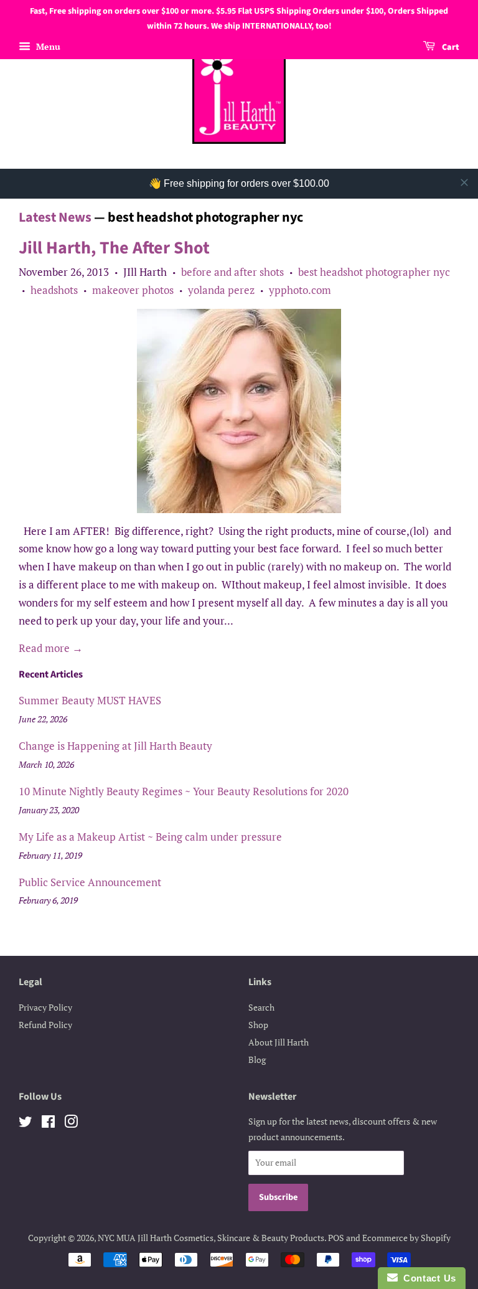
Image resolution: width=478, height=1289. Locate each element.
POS (336, 1238)
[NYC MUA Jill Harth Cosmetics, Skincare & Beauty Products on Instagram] (71, 1124)
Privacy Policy (45, 1007)
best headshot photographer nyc (374, 272)
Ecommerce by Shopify (406, 1238)
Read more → (51, 648)
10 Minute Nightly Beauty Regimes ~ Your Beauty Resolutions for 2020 (184, 791)
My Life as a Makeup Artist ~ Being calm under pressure (150, 836)
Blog (257, 1059)
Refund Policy (45, 1025)
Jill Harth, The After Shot (114, 247)
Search (261, 1007)
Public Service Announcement (90, 882)
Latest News (55, 217)
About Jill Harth (278, 1042)
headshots (54, 290)
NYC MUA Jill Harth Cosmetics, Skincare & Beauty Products (211, 1238)
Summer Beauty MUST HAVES (90, 700)
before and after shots (232, 272)
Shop (258, 1025)
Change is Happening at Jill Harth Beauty (115, 746)
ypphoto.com (300, 290)
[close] (464, 182)
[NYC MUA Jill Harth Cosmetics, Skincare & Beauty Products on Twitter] (25, 1124)
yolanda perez (221, 290)
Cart (449, 47)
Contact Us (427, 1278)
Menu (47, 46)
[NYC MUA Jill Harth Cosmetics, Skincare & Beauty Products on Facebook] (48, 1124)
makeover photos (133, 290)
